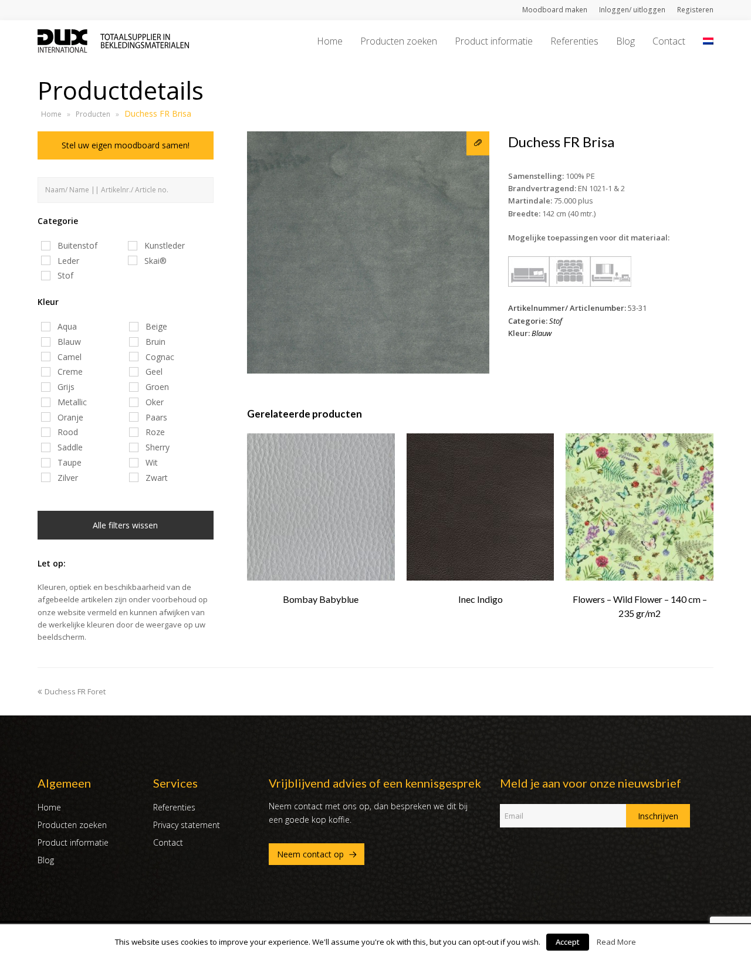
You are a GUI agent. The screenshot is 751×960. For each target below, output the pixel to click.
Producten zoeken (72, 824)
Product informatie (73, 842)
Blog (46, 860)
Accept (568, 942)
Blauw (542, 333)
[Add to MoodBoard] (477, 143)
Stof (555, 321)
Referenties (174, 807)
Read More (616, 942)
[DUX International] (113, 40)
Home (51, 114)
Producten (93, 114)
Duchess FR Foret (75, 691)
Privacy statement (186, 824)
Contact (168, 842)
